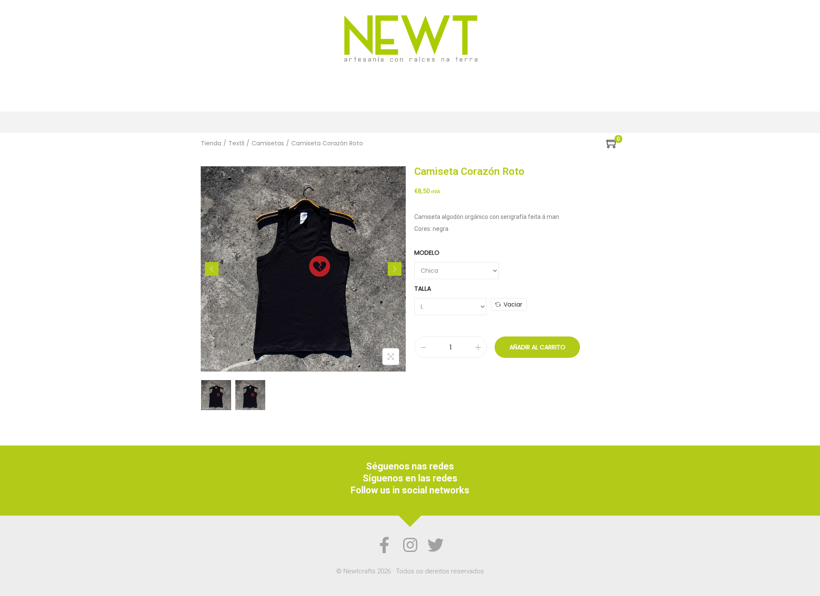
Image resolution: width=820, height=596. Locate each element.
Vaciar (513, 304)
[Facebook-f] (384, 545)
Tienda (211, 143)
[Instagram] (410, 545)
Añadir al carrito (537, 347)
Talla (422, 288)
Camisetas (268, 143)
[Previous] (212, 269)
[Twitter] (436, 545)
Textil (236, 143)
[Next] (394, 269)
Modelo (426, 252)
